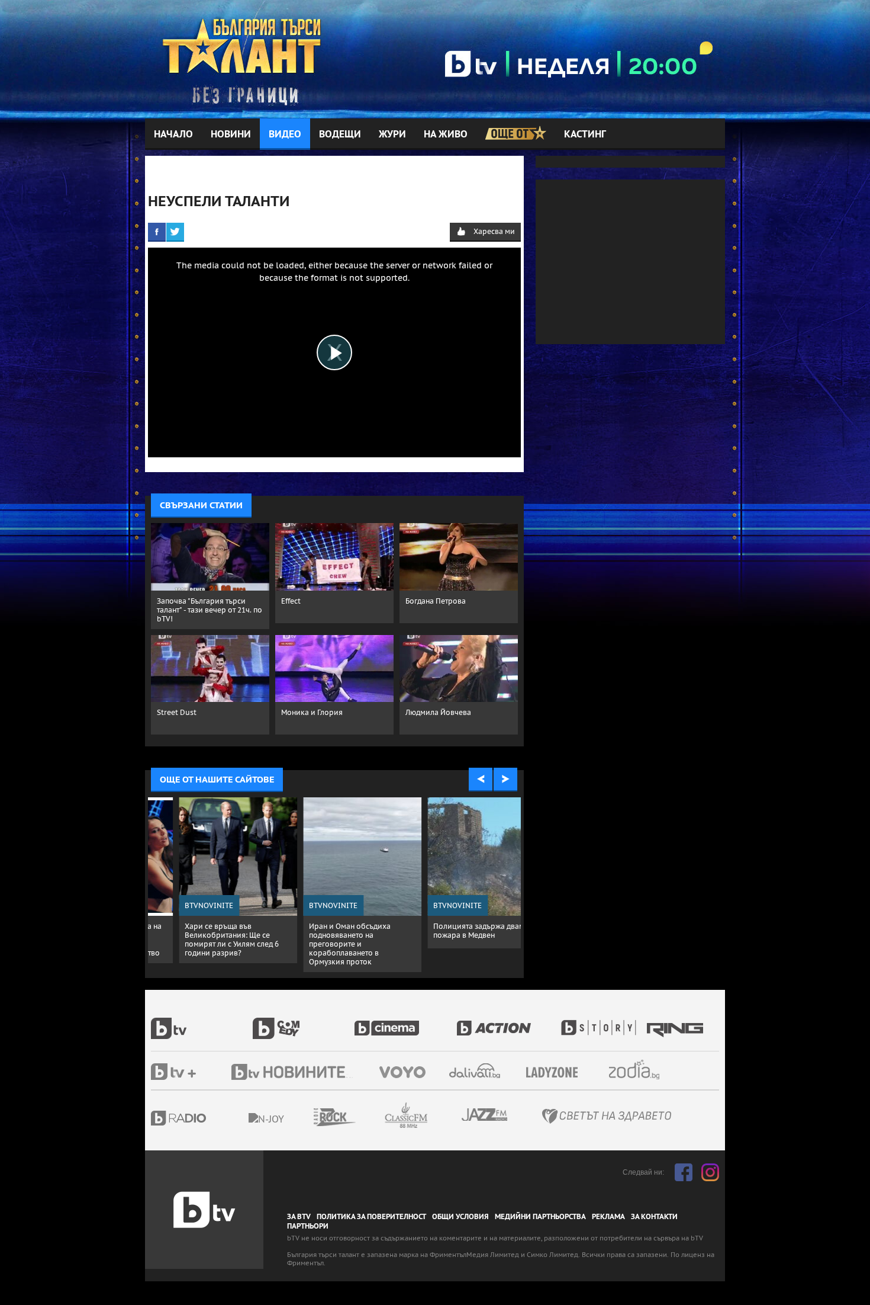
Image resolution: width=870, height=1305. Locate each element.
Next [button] (505, 779)
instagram (710, 1172)
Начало (173, 134)
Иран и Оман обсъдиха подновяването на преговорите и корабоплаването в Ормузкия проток (322, 944)
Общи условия (460, 1216)
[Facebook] (157, 232)
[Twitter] (175, 232)
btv (202, 1022)
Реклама (608, 1216)
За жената (555, 1072)
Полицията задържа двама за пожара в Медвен (457, 931)
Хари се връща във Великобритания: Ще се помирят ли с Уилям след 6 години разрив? (204, 939)
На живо (446, 134)
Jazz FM (485, 1114)
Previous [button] (480, 779)
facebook (683, 1172)
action (507, 1022)
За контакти (654, 1216)
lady (602, 1022)
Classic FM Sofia (438, 1115)
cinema (405, 1022)
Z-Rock (367, 1117)
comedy (304, 1022)
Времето (475, 1070)
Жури (392, 134)
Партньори (307, 1226)
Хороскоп (644, 1069)
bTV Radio (202, 1118)
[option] (210, 880)
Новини (231, 134)
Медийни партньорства (540, 1216)
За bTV (299, 1216)
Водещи (340, 134)
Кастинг (585, 134)
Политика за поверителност (371, 1216)
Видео (285, 134)
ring (676, 1022)
